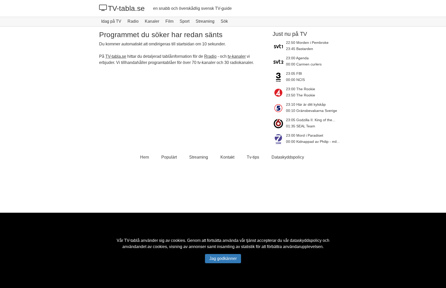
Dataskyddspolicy (288, 157)
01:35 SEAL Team (300, 126)
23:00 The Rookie (300, 89)
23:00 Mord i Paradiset (304, 135)
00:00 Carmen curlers (304, 64)
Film (169, 21)
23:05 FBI (294, 73)
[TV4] (279, 92)
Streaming (205, 21)
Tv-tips (253, 157)
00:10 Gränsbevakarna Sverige (311, 111)
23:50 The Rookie (300, 95)
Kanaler (152, 21)
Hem (144, 157)
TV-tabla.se (126, 8)
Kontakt (227, 157)
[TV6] (279, 123)
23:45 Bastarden (299, 49)
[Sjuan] (279, 139)
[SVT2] (279, 61)
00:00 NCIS (295, 80)
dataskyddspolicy (306, 240)
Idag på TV (111, 21)
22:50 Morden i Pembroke (307, 42)
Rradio (210, 56)
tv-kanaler (237, 56)
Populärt (169, 157)
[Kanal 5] (279, 108)
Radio (133, 21)
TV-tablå (132, 240)
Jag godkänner (223, 258)
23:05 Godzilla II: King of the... (310, 120)
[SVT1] (279, 46)
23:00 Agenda (297, 58)
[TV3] (279, 77)
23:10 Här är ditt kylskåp (306, 104)
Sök (224, 21)
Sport (184, 21)
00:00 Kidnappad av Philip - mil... (313, 141)
